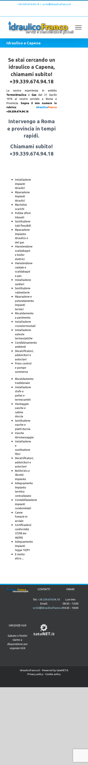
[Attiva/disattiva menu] (78, 27)
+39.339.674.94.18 (28, 4)
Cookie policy (53, 674)
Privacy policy (35, 674)
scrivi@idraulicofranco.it (57, 4)
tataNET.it (62, 670)
